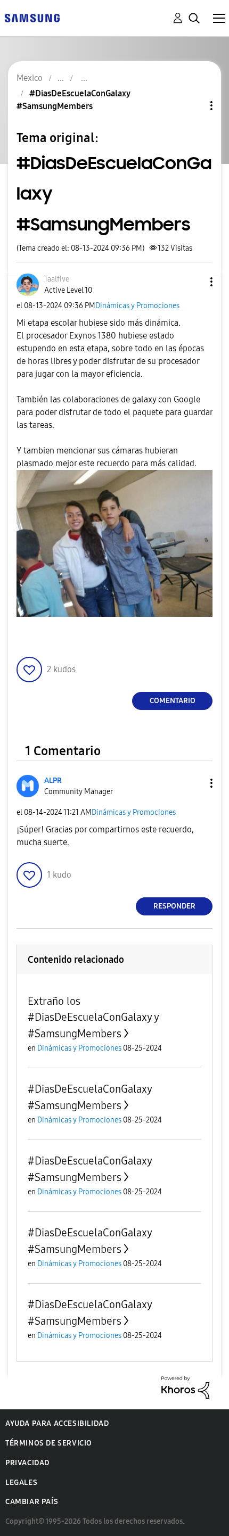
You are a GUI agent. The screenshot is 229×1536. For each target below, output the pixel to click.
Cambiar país (31, 1501)
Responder (174, 906)
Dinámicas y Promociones (137, 305)
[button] (194, 282)
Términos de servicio (48, 1443)
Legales (21, 1482)
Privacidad (27, 1462)
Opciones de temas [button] (193, 105)
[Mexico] (32, 17)
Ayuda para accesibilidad (57, 1423)
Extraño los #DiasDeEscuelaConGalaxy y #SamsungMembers (93, 1017)
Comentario (172, 700)
